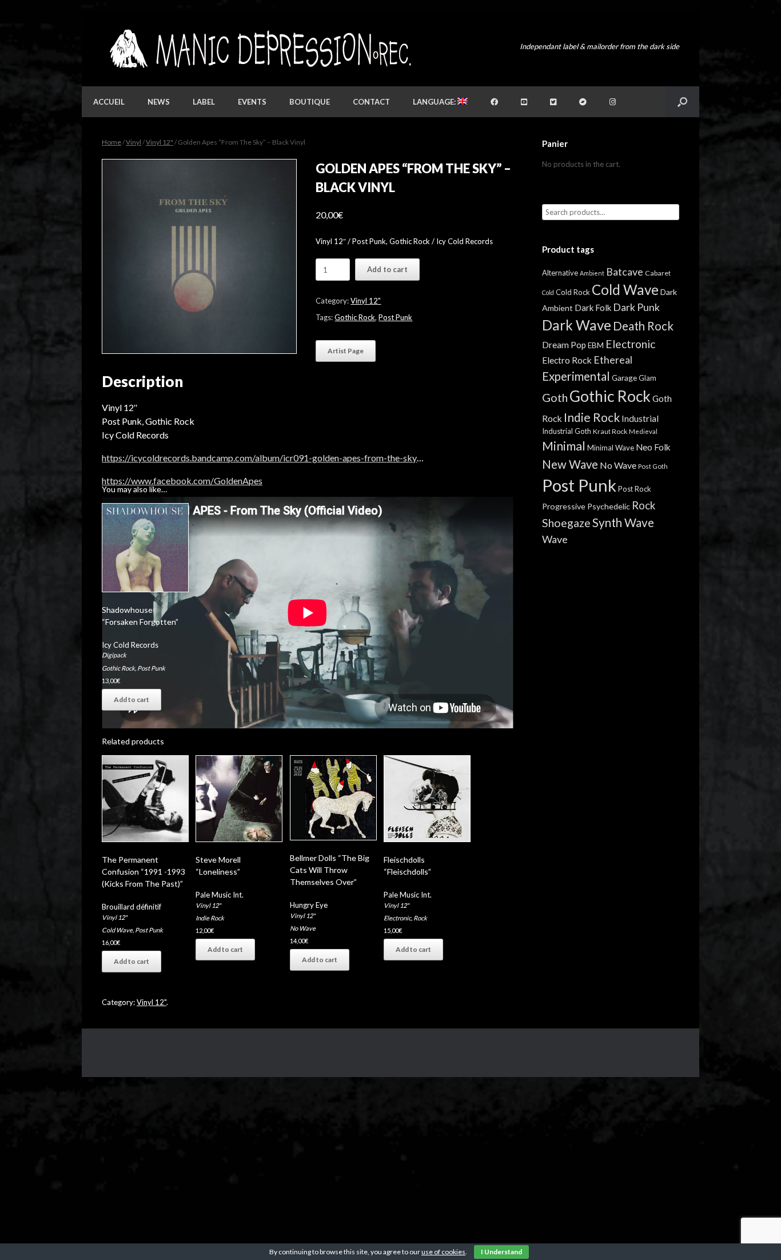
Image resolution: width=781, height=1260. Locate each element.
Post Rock (634, 488)
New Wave (570, 464)
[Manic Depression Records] (259, 49)
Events (252, 101)
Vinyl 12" (159, 142)
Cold (548, 292)
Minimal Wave (610, 447)
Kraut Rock (610, 431)
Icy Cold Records (130, 644)
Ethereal (612, 359)
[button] (682, 101)
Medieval (643, 431)
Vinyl (133, 142)
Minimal (563, 445)
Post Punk (395, 317)
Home (111, 142)
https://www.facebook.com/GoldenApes (182, 480)
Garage (624, 377)
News (159, 101)
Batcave (624, 271)
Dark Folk (593, 307)
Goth (555, 397)
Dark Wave (576, 325)
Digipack (114, 655)
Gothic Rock (354, 317)
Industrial (640, 418)
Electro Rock (567, 359)
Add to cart (387, 269)
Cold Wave (117, 930)
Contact (371, 101)
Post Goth (653, 466)
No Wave (303, 928)
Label (204, 101)
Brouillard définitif (131, 906)
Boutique (309, 101)
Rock (420, 918)
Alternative (560, 272)
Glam (647, 377)
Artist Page (346, 350)
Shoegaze (566, 522)
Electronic (397, 918)
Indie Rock (210, 918)
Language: (435, 101)
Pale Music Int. (220, 894)
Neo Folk (653, 447)
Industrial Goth (566, 431)
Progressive (563, 506)
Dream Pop (564, 345)
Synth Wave (623, 522)
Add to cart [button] (131, 699)
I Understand (501, 1251)
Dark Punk (636, 307)
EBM (596, 345)
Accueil (109, 101)
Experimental (576, 376)
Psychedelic (608, 506)
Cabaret (658, 273)
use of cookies (443, 1251)
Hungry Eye (309, 905)
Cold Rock (573, 292)
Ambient (592, 273)
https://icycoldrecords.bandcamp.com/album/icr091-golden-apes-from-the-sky (259, 457)
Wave (555, 539)
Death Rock (643, 326)
